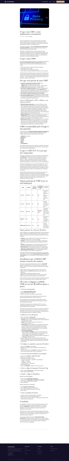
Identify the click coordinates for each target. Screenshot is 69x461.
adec (27, 36)
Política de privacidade (53, 448)
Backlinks (39, 448)
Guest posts (39, 450)
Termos (57, 459)
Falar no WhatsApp (60, 1)
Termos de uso (52, 450)
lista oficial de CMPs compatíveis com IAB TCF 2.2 (39, 131)
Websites (31, 36)
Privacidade (53, 459)
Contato (60, 459)
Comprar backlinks (27, 450)
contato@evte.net (10, 454)
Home (26, 448)
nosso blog (32, 421)
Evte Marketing (10, 1)
